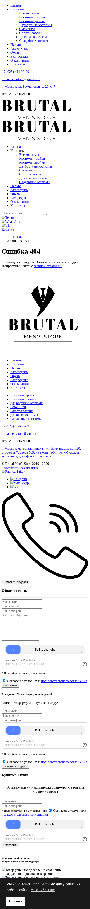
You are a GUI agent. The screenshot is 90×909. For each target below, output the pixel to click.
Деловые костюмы (33, 37)
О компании (19, 60)
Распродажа (19, 56)
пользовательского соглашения (64, 681)
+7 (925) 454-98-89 (15, 72)
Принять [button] (15, 901)
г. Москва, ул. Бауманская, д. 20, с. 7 (28, 86)
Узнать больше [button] (43, 890)
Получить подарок (15, 582)
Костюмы (17, 9)
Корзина (8, 229)
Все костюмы (29, 13)
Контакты (17, 64)
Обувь (15, 52)
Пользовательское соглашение (20, 467)
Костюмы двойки (32, 21)
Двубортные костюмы (35, 25)
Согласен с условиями (47, 681)
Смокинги (27, 29)
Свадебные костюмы (34, 41)
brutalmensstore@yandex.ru (21, 79)
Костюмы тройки (32, 17)
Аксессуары (19, 48)
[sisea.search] (45, 214)
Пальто (15, 44)
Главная (16, 5)
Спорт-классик (30, 33)
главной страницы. (48, 266)
